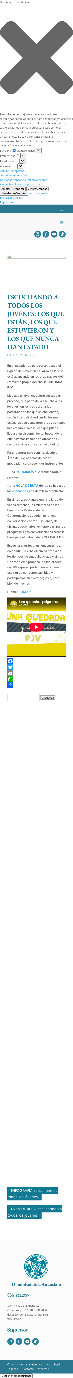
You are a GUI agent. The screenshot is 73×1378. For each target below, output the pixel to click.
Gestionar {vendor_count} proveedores (23, 180)
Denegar (19, 188)
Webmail (43, 1369)
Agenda (13, 1369)
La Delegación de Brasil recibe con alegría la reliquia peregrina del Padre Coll (36, 957)
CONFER (24, 592)
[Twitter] (36, 667)
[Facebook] (36, 661)
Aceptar (5, 188)
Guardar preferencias (14, 193)
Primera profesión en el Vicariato (33, 1064)
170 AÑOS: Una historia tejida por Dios (37, 796)
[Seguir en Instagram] (37, 234)
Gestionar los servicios (13, 175)
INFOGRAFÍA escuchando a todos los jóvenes (32, 1193)
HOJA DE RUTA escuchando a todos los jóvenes (34, 1212)
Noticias (30, 355)
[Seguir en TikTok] (62, 234)
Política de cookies (11, 197)
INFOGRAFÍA (25, 472)
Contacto (28, 1369)
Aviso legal (53, 1364)
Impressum (7, 202)
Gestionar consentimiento (16, 1375)
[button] (36, 58)
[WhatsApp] (36, 679)
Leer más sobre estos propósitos (20, 184)
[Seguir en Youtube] (54, 234)
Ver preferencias (37, 188)
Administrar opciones (13, 171)
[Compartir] (36, 685)
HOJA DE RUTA (27, 485)
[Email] (36, 673)
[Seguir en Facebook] (45, 234)
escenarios (20, 491)
